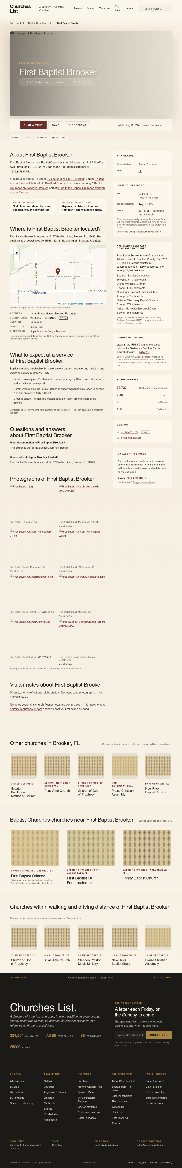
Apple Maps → (38, 331)
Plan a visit (33, 125)
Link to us (117, 1112)
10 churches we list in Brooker (66, 179)
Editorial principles (122, 1096)
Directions (77, 125)
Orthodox (49, 1086)
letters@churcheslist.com (150, 1145)
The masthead (120, 1101)
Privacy (153, 1162)
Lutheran (49, 1097)
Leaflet (63, 303)
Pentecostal (50, 1119)
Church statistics (87, 1107)
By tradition (16, 1092)
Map (28, 137)
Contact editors (154, 1103)
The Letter (118, 8)
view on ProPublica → (150, 197)
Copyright (141, 1162)
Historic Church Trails (90, 1086)
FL (51, 23)
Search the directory (21, 1103)
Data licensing (120, 1118)
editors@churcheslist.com (26, 709)
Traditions (104, 8)
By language (17, 1097)
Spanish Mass (86, 1092)
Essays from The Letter (122, 1088)
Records (41, 137)
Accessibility (166, 1162)
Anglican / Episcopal (55, 1092)
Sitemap (116, 1123)
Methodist (49, 1103)
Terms (130, 1162)
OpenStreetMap (76, 303)
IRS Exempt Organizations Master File (143, 231)
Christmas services (89, 1112)
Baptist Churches (37, 23)
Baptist (48, 1108)
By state (14, 1086)
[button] (58, 272)
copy (88, 82)
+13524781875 (129, 432)
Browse (78, 8)
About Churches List (123, 1081)
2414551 (144, 352)
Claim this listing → (132, 477)
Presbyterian (51, 1114)
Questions (59, 137)
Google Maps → (56, 331)
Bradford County (55, 183)
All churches (17, 1081)
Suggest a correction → (144, 482)
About (129, 8)
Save (56, 125)
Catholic (48, 1081)
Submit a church (155, 1081)
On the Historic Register (86, 1099)
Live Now (83, 1081)
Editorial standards (156, 1097)
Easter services (87, 1118)
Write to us (118, 1107)
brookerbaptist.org (131, 437)
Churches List (17, 23)
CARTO (99, 303)
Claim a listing (154, 1086)
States (90, 8)
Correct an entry (155, 1092)
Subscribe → (159, 1035)
